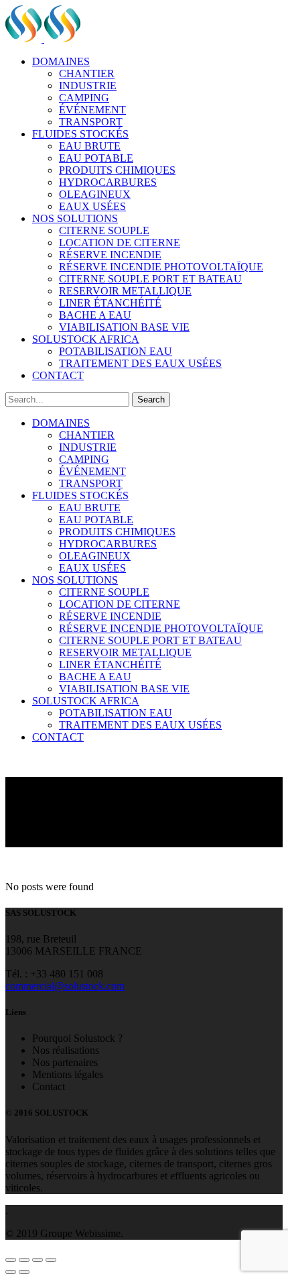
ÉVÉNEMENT (92, 109)
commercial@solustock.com (65, 986)
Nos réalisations (65, 1050)
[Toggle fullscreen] (37, 1260)
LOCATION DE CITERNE (119, 242)
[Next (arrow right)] (24, 1272)
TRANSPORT (91, 121)
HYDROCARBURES (108, 182)
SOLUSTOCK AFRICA (85, 339)
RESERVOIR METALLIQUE (125, 291)
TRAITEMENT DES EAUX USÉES (140, 363)
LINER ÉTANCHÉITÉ (110, 303)
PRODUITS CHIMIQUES (117, 170)
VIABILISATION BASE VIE (124, 327)
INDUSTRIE (88, 85)
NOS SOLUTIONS (75, 218)
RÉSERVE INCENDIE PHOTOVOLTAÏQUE (161, 266)
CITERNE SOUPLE (104, 230)
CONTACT (58, 375)
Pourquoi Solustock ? (77, 1038)
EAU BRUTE (90, 146)
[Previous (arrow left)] (10, 1272)
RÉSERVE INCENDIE (110, 254)
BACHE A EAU (95, 315)
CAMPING (84, 97)
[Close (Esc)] (10, 1260)
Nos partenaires (65, 1062)
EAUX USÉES (92, 206)
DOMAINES (61, 61)
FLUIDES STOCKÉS (80, 134)
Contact (48, 1086)
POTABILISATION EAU (115, 351)
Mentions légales (67, 1074)
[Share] (24, 1260)
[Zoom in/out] (51, 1260)
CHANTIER (87, 73)
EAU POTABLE (96, 158)
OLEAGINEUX (95, 194)
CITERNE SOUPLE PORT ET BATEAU (150, 278)
